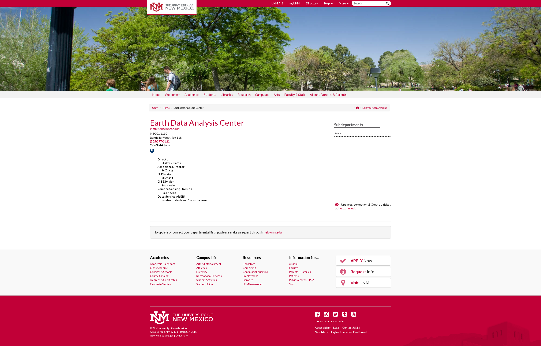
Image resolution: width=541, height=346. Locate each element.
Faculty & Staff (294, 94)
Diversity (201, 272)
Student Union (204, 284)
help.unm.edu (347, 208)
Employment (250, 276)
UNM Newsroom (252, 284)
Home (156, 94)
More (342, 3)
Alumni (293, 264)
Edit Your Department (374, 107)
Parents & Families (300, 272)
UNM (155, 107)
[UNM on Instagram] (327, 315)
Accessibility (323, 327)
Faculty (293, 268)
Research (244, 94)
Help (327, 3)
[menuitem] (156, 94)
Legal (336, 327)
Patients (294, 276)
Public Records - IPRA (301, 280)
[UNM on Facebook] (318, 315)
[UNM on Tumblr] (345, 315)
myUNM (295, 3)
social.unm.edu (334, 321)
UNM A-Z (277, 3)
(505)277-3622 (160, 141)
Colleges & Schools (161, 272)
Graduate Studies (160, 284)
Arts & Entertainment (208, 264)
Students (210, 94)
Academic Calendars (162, 264)
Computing (249, 268)
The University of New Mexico (172, 7)
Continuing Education (255, 272)
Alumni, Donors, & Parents (328, 94)
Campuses (262, 94)
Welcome (171, 94)
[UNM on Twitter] (336, 315)
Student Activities (206, 280)
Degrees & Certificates (163, 280)
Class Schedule (159, 268)
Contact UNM (351, 327)
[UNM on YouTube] (354, 315)
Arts (277, 94)
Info (362, 271)
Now (361, 260)
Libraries (227, 94)
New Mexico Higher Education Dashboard (341, 332)
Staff (291, 284)
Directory (312, 3)
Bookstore (249, 264)
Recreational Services (209, 276)
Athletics (201, 268)
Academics (191, 94)
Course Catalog (159, 276)
